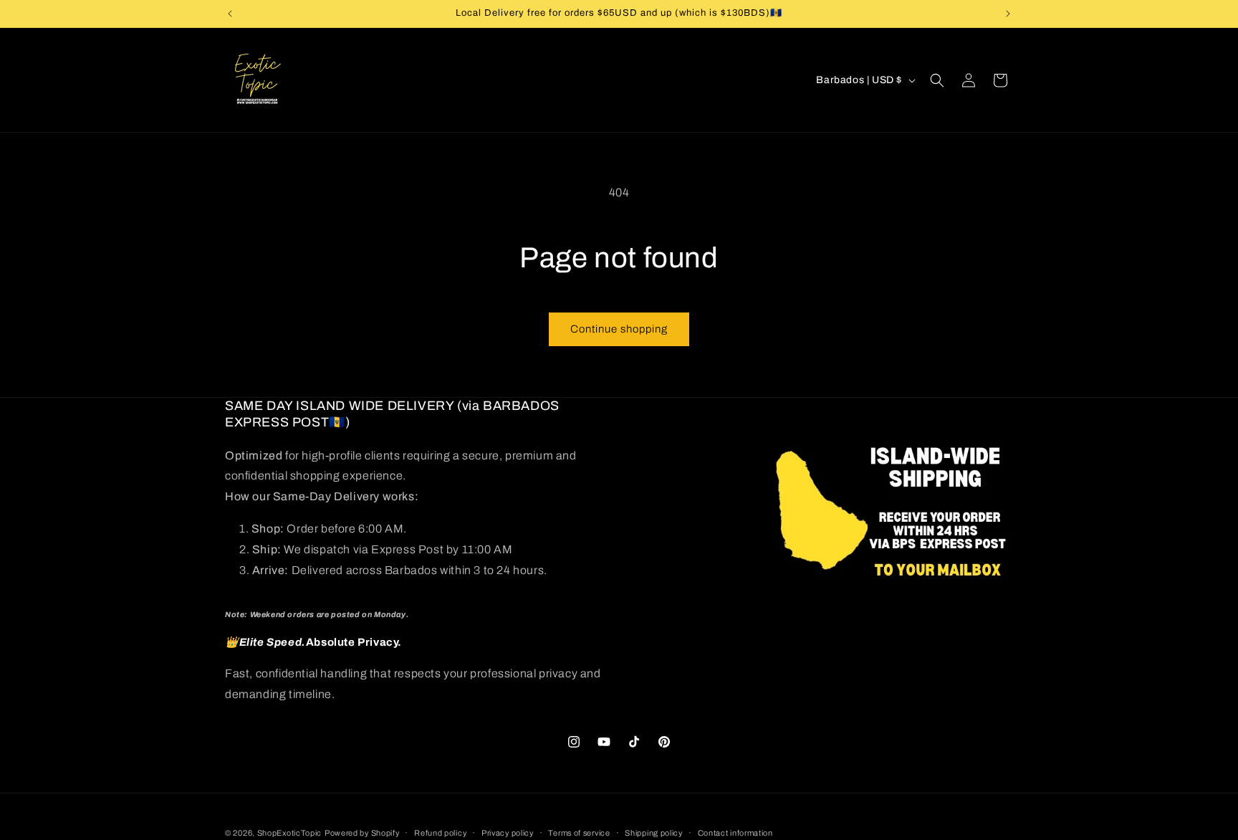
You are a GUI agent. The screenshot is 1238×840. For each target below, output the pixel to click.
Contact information (735, 832)
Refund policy (440, 832)
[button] (937, 80)
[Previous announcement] (230, 13)
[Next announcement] (1008, 13)
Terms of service (579, 832)
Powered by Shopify (362, 833)
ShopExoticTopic (289, 833)
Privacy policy (507, 832)
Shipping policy (654, 832)
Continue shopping (619, 329)
